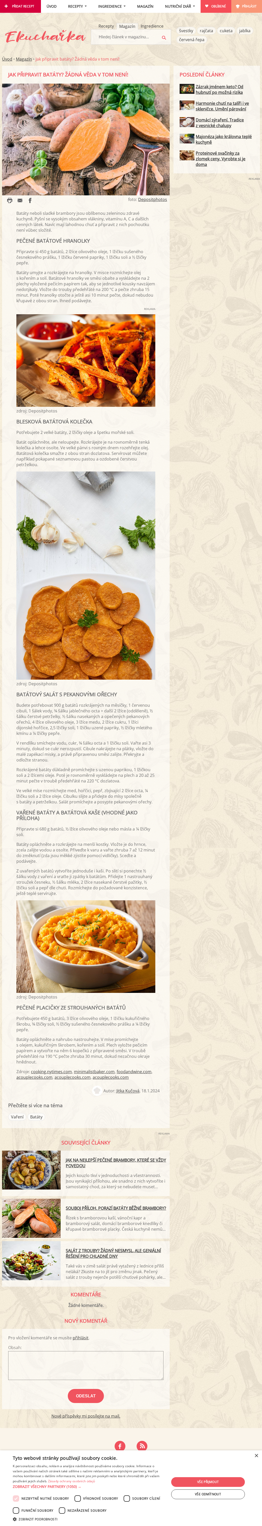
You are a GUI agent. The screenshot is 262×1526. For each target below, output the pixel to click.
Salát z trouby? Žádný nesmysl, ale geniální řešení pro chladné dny (113, 1253)
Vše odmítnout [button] (208, 1494)
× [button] (256, 1456)
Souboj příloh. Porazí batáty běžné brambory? (116, 1208)
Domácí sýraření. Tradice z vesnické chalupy (220, 122)
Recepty (75, 6)
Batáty (36, 1117)
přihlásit (81, 1338)
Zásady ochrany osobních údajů (71, 1481)
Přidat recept (23, 6)
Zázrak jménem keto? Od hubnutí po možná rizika (219, 89)
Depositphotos (152, 199)
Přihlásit (249, 6)
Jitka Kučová (127, 1091)
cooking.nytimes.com (51, 1071)
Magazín (145, 6)
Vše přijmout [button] (208, 1482)
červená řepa (191, 39)
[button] (89, 1486)
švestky (186, 30)
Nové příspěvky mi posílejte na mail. (85, 1416)
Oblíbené (218, 6)
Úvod (52, 6)
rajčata (206, 30)
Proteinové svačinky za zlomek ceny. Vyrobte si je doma (220, 158)
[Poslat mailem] (20, 200)
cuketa (226, 30)
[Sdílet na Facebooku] (30, 200)
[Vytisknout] (9, 200)
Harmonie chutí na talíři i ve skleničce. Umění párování (222, 106)
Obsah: (15, 1347)
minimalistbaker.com (94, 1071)
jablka (244, 30)
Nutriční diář (178, 6)
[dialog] (131, 1488)
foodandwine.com (134, 1071)
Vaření (17, 1117)
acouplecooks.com (34, 1077)
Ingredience (110, 6)
